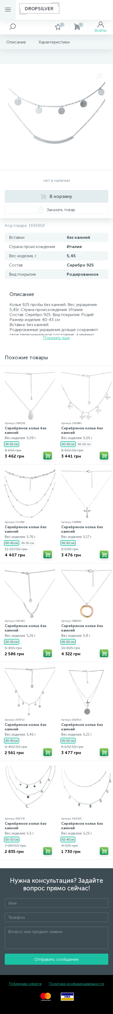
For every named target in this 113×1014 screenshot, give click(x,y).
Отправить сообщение (56, 959)
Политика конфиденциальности (76, 984)
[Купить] (47, 455)
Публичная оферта (25, 984)
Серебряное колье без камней (26, 430)
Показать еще (56, 337)
